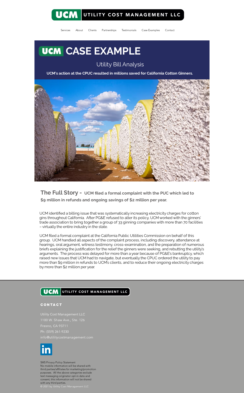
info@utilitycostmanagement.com (66, 337)
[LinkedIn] (46, 349)
